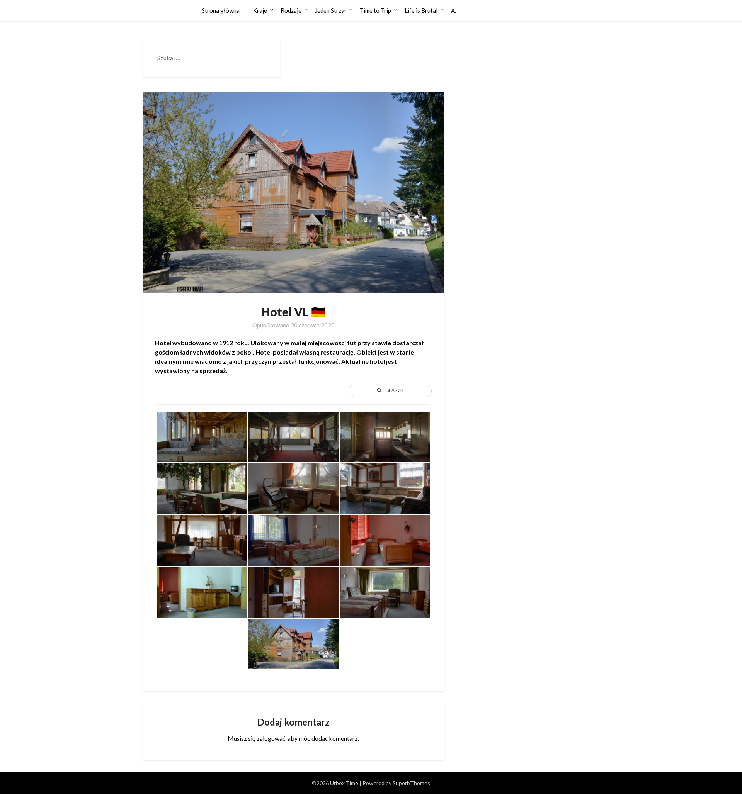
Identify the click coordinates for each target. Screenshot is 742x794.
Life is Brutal (421, 10)
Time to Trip (375, 10)
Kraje (260, 10)
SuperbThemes (411, 783)
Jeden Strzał (330, 10)
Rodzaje (291, 10)
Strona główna (221, 10)
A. (453, 10)
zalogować (271, 738)
